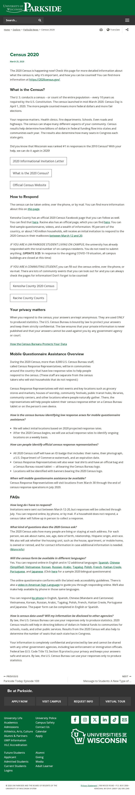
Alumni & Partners (15, 736)
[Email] (124, 720)
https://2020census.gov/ (44, 79)
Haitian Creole (112, 567)
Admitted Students (16, 761)
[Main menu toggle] (127, 20)
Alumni (40, 752)
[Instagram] (85, 720)
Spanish (103, 562)
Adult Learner (44, 766)
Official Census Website (29, 185)
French (97, 567)
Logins (8, 770)
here (35, 222)
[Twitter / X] (95, 720)
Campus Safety (45, 722)
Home (7, 29)
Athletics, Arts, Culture (18, 731)
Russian (57, 567)
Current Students (15, 766)
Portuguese (17, 571)
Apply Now (19, 701)
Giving (39, 757)
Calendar (41, 731)
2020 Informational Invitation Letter (38, 161)
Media (39, 761)
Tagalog (78, 567)
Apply (39, 736)
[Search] (40, 20)
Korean (46, 567)
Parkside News (30, 29)
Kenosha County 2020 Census (33, 286)
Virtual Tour (115, 701)
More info (17, 549)
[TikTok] (115, 720)
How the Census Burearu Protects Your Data (38, 344)
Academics (11, 722)
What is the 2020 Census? (31, 173)
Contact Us (42, 727)
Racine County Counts (28, 298)
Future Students (14, 752)
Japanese (37, 571)
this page (33, 209)
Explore (16, 29)
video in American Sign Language (39, 585)
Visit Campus (51, 701)
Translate (115, 29)
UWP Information (15, 740)
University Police (46, 718)
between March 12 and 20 (66, 235)
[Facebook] (75, 720)
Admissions (11, 727)
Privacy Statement (89, 785)
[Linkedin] (105, 720)
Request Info (83, 701)
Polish (88, 567)
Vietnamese (32, 567)
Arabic (67, 567)
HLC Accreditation (15, 745)
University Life (13, 718)
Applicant (10, 757)
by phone (38, 598)
